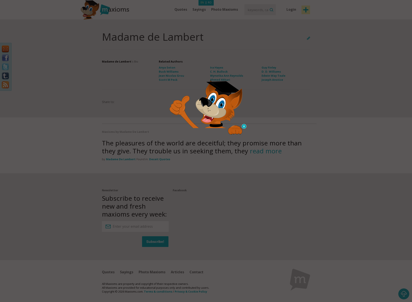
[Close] (244, 126)
